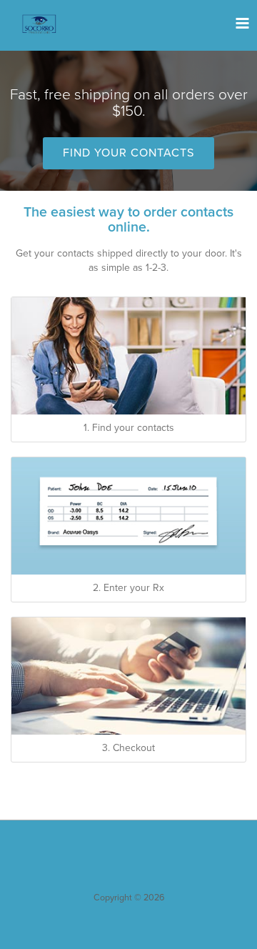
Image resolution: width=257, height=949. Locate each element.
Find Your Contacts (128, 153)
